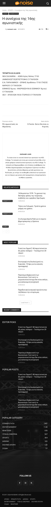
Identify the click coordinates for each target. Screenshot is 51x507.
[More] (34, 35)
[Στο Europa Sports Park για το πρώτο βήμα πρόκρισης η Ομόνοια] (9, 223)
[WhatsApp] (28, 35)
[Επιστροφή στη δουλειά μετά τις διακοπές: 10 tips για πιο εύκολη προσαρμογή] (9, 265)
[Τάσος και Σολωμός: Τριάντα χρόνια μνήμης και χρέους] (9, 210)
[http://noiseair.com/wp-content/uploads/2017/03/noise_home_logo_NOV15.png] (25, 2)
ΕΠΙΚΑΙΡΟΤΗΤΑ (14, 13)
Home (4, 10)
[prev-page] (3, 231)
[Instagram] (25, 483)
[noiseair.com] (3, 29)
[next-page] (7, 231)
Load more (24, 303)
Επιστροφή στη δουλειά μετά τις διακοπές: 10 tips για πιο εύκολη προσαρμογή (30, 264)
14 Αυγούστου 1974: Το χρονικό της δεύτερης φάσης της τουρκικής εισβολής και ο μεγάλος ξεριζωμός (32, 195)
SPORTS (10, 10)
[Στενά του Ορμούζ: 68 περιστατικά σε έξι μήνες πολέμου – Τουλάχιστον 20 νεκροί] (9, 252)
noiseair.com (11, 29)
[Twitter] (17, 35)
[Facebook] (12, 35)
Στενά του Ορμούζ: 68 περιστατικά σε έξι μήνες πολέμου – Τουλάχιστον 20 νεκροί (32, 250)
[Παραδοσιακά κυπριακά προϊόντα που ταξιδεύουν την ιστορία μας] (9, 293)
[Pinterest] (23, 35)
